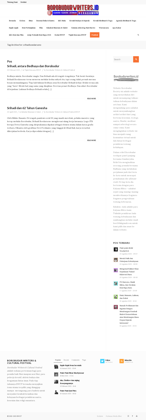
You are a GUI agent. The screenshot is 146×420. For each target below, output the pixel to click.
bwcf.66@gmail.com (122, 223)
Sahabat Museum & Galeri (31, 112)
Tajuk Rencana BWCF (33, 70)
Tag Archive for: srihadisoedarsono (24, 44)
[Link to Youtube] (137, 416)
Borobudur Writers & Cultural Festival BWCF (63, 112)
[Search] (137, 35)
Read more (91, 99)
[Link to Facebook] (132, 416)
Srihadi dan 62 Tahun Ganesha (27, 108)
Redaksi (23, 2)
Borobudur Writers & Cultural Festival (60, 70)
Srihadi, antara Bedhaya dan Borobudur (33, 66)
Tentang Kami (12, 2)
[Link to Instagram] (128, 416)
